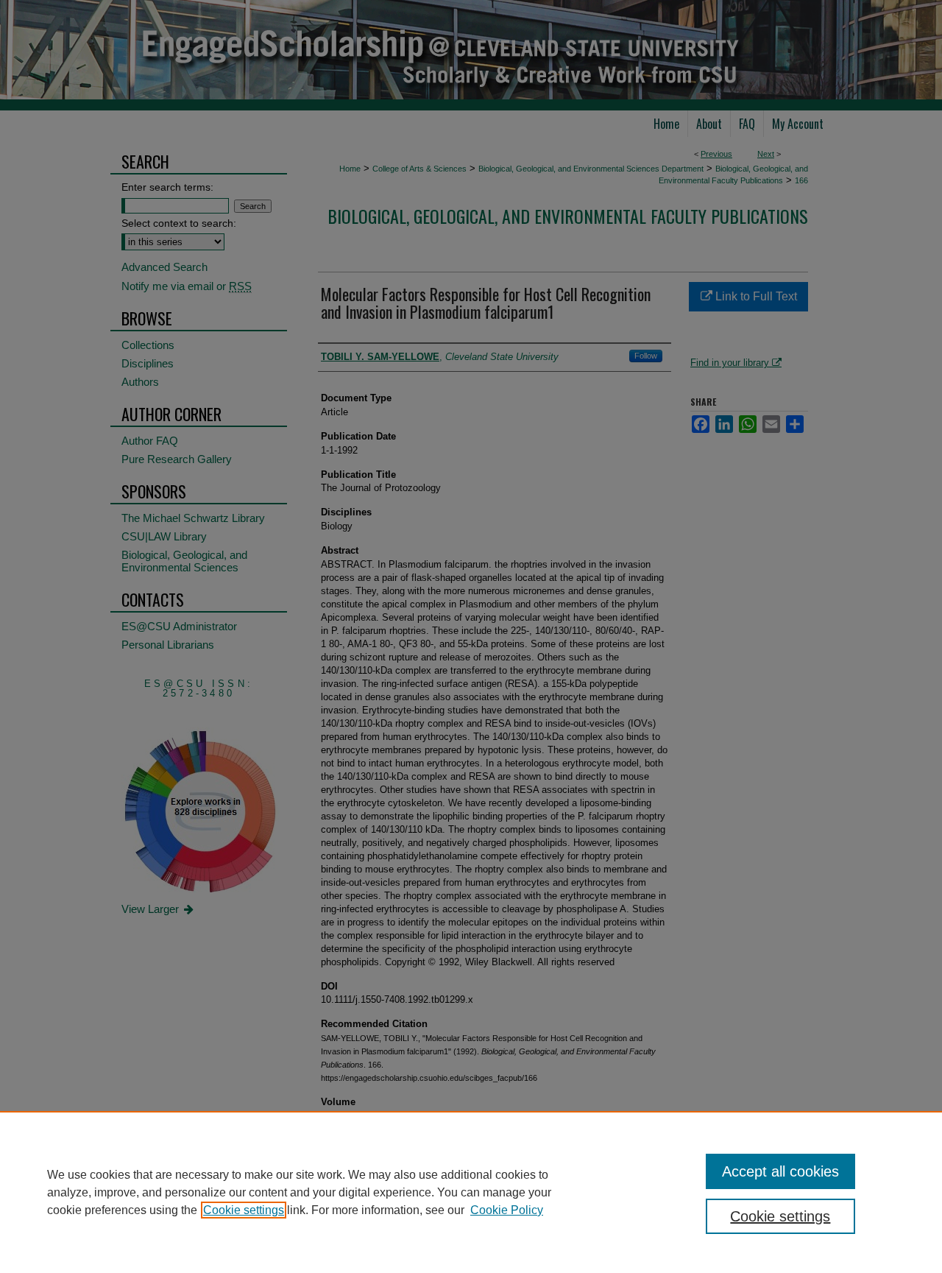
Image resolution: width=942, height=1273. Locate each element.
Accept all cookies (780, 1171)
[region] (471, 1192)
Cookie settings (243, 1210)
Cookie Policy (506, 1210)
